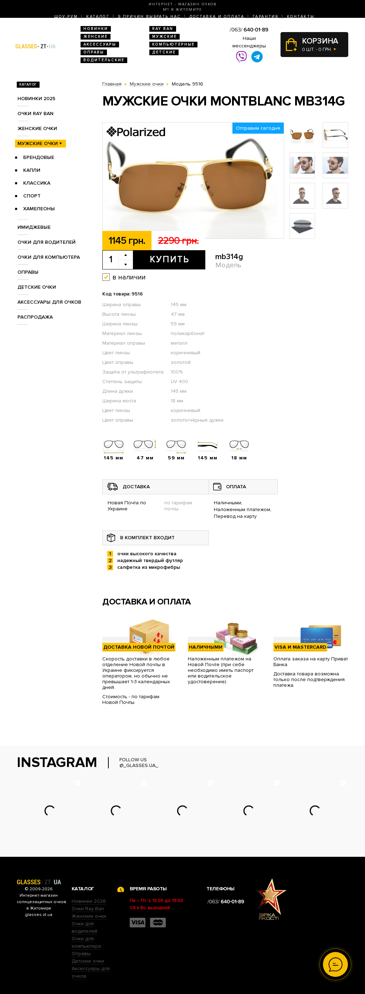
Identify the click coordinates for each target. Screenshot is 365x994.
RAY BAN (162, 28)
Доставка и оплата (216, 16)
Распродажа (35, 317)
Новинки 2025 (36, 99)
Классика (36, 183)
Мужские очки (37, 143)
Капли (31, 170)
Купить (169, 259)
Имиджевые (34, 227)
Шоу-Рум (66, 16)
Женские (95, 36)
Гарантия (265, 16)
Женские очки (37, 128)
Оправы (93, 52)
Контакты (300, 16)
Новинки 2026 (89, 901)
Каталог (97, 16)
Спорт (32, 196)
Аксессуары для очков (49, 302)
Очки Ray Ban (88, 909)
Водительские (103, 60)
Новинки (95, 28)
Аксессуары (99, 44)
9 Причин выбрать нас (149, 16)
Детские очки (36, 287)
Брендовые (38, 157)
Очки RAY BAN (35, 113)
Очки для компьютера (48, 257)
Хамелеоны (39, 209)
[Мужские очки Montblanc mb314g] (193, 181)
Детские (164, 52)
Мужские (164, 36)
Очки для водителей (46, 242)
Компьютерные (173, 44)
